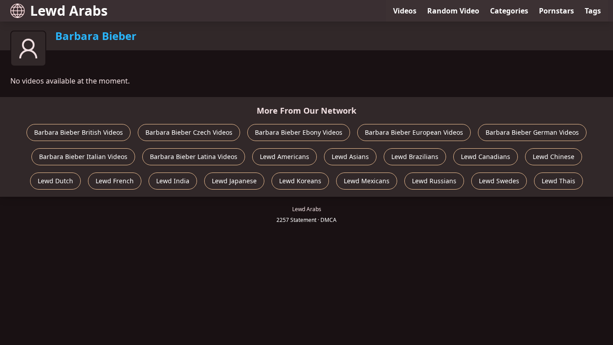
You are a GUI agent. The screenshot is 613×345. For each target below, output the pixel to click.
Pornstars (556, 11)
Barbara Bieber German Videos (532, 132)
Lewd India (172, 181)
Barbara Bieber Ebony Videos (298, 132)
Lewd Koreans (300, 181)
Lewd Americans (284, 156)
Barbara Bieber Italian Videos (83, 156)
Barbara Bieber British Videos (78, 132)
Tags (593, 11)
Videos (404, 11)
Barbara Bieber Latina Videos (193, 156)
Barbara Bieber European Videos (414, 132)
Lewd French (115, 181)
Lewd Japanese (234, 181)
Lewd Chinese (553, 156)
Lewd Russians (434, 181)
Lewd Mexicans (367, 181)
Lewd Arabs (69, 10)
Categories (509, 11)
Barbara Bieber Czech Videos (188, 132)
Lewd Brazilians (414, 156)
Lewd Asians (350, 156)
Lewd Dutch (55, 181)
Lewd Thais (558, 181)
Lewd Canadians (485, 156)
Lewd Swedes (499, 181)
